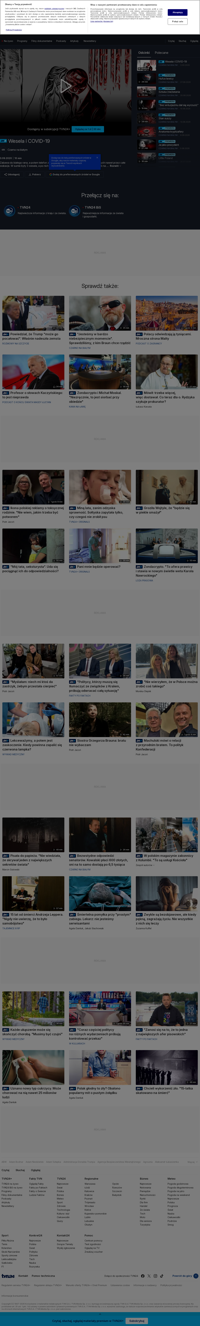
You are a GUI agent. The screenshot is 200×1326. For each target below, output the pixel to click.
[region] (100, 17)
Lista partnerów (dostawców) (101, 21)
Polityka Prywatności (14, 30)
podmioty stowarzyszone (54, 9)
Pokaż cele (177, 21)
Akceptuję (177, 12)
